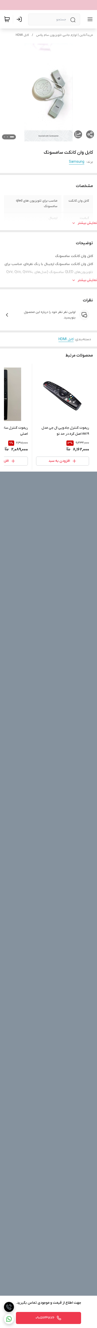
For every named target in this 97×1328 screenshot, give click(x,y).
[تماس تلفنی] (9, 1307)
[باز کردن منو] (89, 19)
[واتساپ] (9, 1319)
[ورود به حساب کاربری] (20, 19)
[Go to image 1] (12, 136)
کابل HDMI (22, 35)
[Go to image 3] (4, 136)
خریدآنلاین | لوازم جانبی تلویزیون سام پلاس (64, 35)
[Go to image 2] (7, 136)
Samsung (76, 161)
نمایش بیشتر (87, 223)
